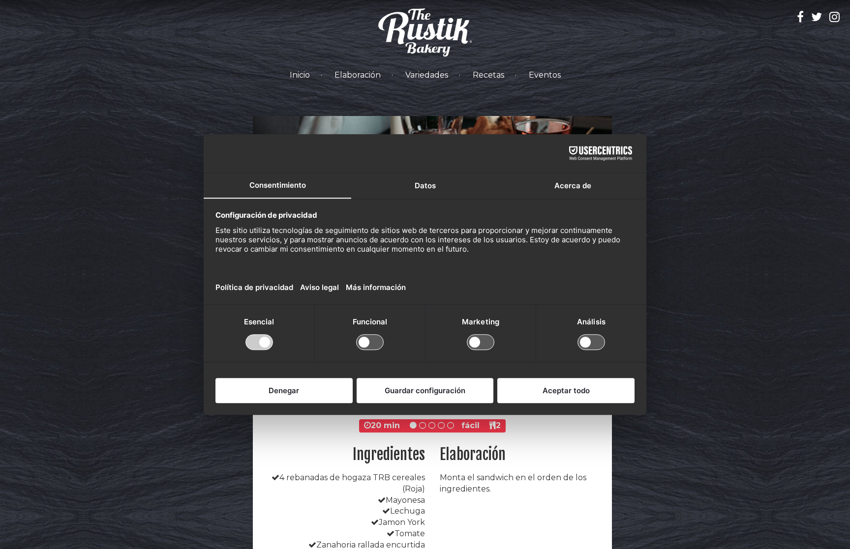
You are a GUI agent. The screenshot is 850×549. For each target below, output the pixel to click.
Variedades (426, 75)
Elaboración (357, 75)
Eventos (545, 75)
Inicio (300, 75)
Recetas (488, 75)
